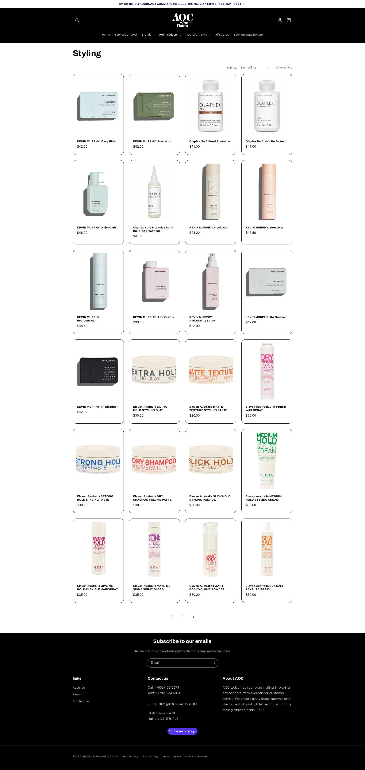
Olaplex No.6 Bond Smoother (209, 141)
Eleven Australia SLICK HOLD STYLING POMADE (210, 498)
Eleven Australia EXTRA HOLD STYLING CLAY (150, 408)
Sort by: (232, 67)
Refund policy (131, 757)
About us (79, 687)
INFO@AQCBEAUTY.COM (177, 704)
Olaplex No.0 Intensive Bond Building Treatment (153, 229)
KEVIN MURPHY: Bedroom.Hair (89, 318)
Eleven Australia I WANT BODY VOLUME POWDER (207, 587)
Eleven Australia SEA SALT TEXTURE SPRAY (265, 587)
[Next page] (193, 617)
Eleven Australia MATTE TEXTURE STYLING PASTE (208, 408)
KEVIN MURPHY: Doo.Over (264, 227)
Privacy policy (150, 757)
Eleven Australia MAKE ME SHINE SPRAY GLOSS (152, 587)
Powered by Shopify (107, 756)
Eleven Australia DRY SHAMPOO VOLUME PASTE (152, 498)
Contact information (197, 757)
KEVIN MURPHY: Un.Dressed (266, 316)
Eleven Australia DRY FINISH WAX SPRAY (266, 408)
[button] (77, 20)
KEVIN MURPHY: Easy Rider (97, 141)
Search (78, 694)
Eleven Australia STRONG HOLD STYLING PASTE (95, 498)
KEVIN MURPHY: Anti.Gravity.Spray (202, 318)
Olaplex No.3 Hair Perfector (265, 141)
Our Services (81, 701)
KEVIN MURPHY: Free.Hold (152, 141)
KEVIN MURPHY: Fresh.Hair (209, 227)
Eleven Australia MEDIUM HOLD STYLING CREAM (264, 498)
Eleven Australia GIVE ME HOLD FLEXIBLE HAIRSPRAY (97, 587)
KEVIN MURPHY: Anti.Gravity (153, 316)
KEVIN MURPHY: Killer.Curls (97, 227)
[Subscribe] (213, 663)
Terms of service (171, 757)
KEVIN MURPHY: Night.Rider (97, 406)
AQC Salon (89, 756)
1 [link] (172, 617)
